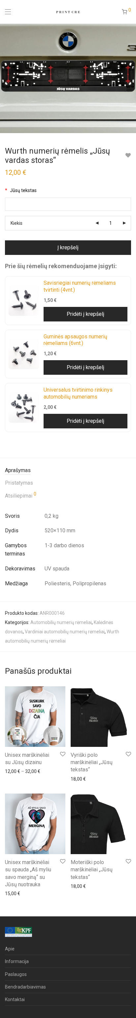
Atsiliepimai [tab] (20, 495)
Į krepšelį (68, 247)
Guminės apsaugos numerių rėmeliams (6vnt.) (75, 340)
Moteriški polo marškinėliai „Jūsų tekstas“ (92, 869)
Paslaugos (16, 974)
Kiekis (16, 223)
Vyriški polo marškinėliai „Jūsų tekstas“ (92, 762)
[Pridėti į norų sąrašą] (128, 155)
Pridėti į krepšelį (85, 314)
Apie (10, 948)
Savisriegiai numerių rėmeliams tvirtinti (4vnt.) (80, 286)
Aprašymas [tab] (18, 470)
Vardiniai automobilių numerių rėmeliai (65, 631)
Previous (6, 78)
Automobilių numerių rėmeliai (61, 622)
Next (129, 78)
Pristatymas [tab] (19, 483)
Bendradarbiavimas (25, 987)
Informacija (17, 961)
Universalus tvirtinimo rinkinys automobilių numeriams (78, 393)
